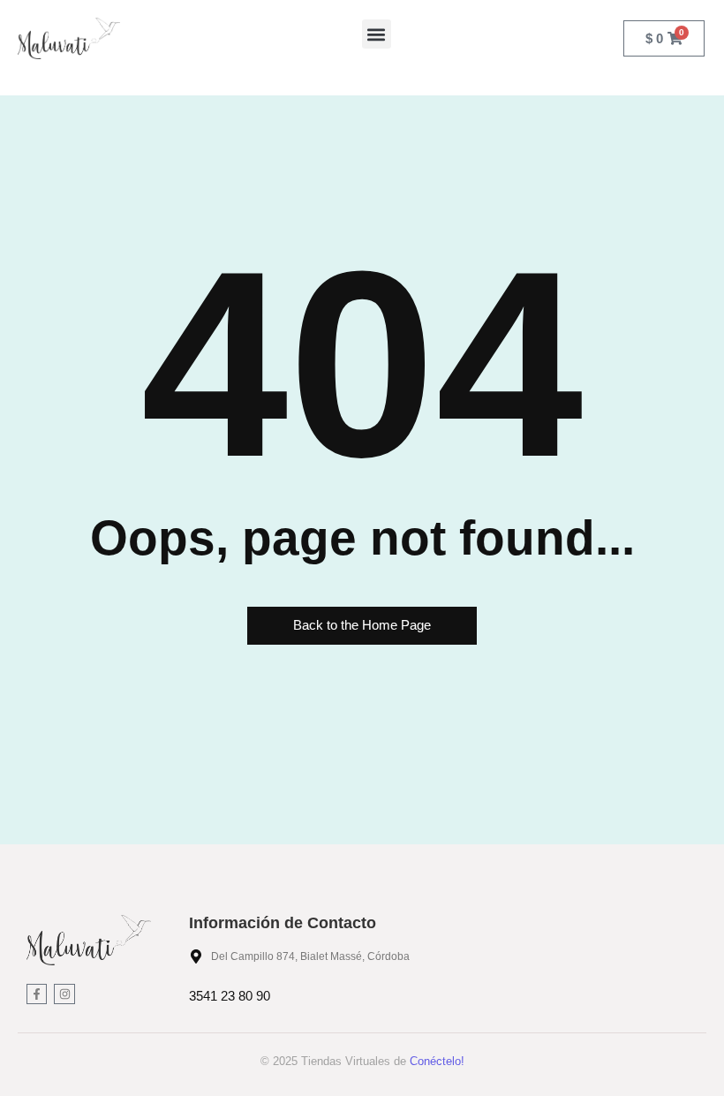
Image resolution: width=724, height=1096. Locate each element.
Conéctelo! (437, 1061)
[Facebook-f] (36, 994)
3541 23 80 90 (229, 995)
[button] (376, 34)
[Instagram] (64, 994)
